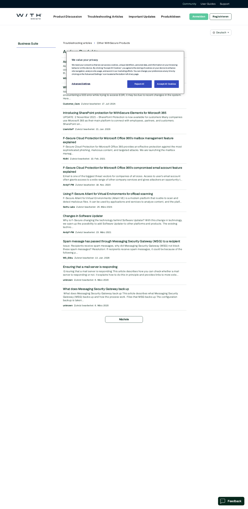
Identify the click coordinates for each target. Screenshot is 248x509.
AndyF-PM (68, 185)
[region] (125, 72)
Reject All (139, 84)
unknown (68, 280)
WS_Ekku (68, 258)
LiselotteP (68, 129)
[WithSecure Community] (29, 17)
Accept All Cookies (166, 84)
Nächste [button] (124, 319)
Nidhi (66, 158)
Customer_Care (71, 104)
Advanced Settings (81, 84)
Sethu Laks (69, 207)
